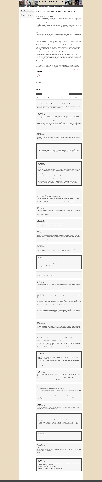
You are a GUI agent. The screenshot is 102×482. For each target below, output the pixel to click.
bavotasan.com (79, 480)
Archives (33, 6)
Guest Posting (61, 6)
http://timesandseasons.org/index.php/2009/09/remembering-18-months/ (50, 468)
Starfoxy (38, 231)
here (80, 18)
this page (76, 170)
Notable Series (54, 6)
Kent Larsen (38, 12)
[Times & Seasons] (51, 2)
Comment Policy (39, 6)
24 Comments (49, 12)
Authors (28, 6)
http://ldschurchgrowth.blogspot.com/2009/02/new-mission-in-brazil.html (49, 225)
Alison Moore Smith (41, 293)
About (25, 6)
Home (21, 6)
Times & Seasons (27, 480)
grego (38, 385)
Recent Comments (47, 6)
